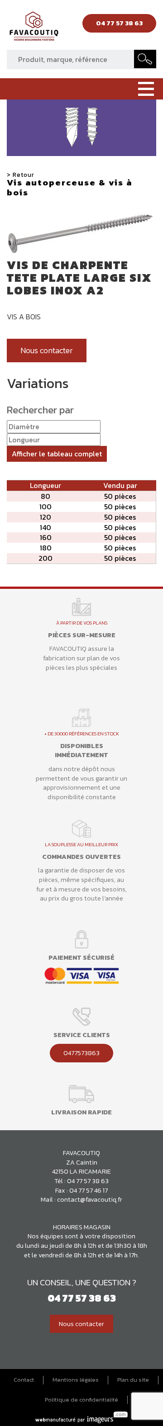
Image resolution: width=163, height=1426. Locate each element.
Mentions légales (76, 1380)
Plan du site (133, 1380)
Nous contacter (46, 350)
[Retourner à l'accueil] (34, 28)
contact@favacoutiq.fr (89, 1199)
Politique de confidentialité (81, 1400)
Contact (24, 1380)
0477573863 (81, 1053)
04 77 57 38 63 (88, 1181)
